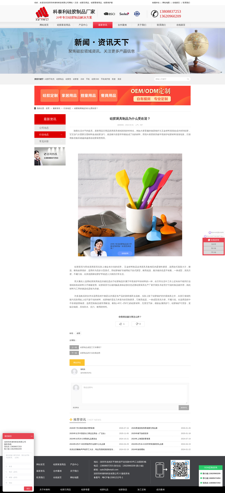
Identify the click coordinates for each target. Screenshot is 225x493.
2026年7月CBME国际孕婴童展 (82, 428)
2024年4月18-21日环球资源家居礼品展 (147, 444)
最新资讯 (102, 25)
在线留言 (176, 3)
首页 (47, 108)
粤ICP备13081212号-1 (112, 477)
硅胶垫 (68, 79)
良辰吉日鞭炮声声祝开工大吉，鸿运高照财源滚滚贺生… (92, 449)
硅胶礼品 (104, 489)
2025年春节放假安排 (139, 433)
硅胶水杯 (95, 79)
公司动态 (44, 128)
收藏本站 (156, 3)
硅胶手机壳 (49, 79)
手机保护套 (105, 79)
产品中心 (83, 25)
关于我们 (141, 25)
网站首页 (44, 25)
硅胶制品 (60, 79)
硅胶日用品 (65, 489)
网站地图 (166, 3)
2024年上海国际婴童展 (140, 439)
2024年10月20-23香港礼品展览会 (83, 439)
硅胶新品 (123, 489)
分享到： (73, 340)
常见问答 (44, 141)
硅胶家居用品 (63, 25)
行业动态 (67, 108)
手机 (88, 79)
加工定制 (142, 489)
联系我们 (186, 3)
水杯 (82, 79)
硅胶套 (76, 79)
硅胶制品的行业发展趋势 (90, 353)
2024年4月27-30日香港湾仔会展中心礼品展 (87, 444)
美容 (119, 79)
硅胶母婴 (85, 489)
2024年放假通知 (138, 449)
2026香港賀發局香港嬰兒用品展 (144, 428)
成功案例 (160, 489)
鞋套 (114, 79)
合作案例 (122, 25)
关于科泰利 (45, 489)
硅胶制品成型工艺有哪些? (90, 347)
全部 (78, 333)
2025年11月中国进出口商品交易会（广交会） (88, 433)
